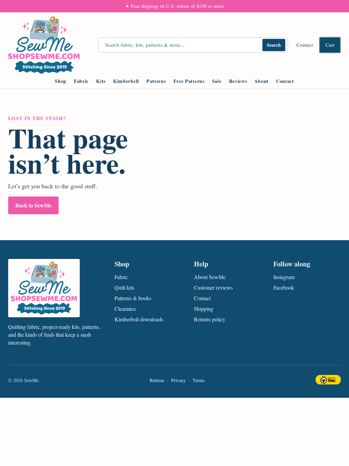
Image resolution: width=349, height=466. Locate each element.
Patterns (156, 81)
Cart (329, 44)
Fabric (81, 81)
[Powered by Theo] (328, 380)
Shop (60, 81)
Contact (305, 44)
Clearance (125, 308)
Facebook (283, 287)
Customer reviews (213, 287)
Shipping (203, 308)
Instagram (283, 276)
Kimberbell (126, 81)
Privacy (178, 380)
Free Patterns (188, 81)
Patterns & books (133, 298)
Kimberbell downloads (139, 319)
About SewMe (210, 276)
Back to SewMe (33, 205)
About (261, 81)
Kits (101, 81)
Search (274, 44)
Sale (217, 81)
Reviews (238, 81)
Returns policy (209, 319)
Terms (198, 380)
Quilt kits (124, 287)
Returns (157, 380)
